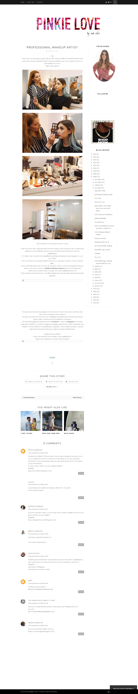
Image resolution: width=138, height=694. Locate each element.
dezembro (98, 179)
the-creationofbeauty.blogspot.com (41, 611)
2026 (94, 154)
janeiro (97, 286)
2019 (94, 174)
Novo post (32, 567)
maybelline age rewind (102, 250)
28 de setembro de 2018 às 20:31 (38, 453)
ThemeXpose (53, 691)
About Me (30, 2)
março (97, 280)
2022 (94, 165)
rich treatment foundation (103, 214)
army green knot (100, 238)
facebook (55, 322)
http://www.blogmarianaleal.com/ (40, 589)
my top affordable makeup (103, 246)
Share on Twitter (55, 381)
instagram (70, 322)
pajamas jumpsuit (100, 218)
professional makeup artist (103, 194)
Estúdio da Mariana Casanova (55, 268)
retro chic (98, 198)
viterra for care (100, 202)
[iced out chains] (102, 143)
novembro (98, 182)
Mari (30, 580)
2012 (94, 303)
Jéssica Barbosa (35, 450)
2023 (94, 162)
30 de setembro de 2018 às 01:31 (38, 625)
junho (97, 272)
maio (96, 275)
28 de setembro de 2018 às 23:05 (38, 556)
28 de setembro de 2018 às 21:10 (38, 484)
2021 (94, 168)
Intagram (41, 567)
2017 (94, 289)
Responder (81, 473)
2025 (94, 157)
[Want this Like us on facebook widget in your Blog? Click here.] (135, 692)
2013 (94, 300)
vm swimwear (99, 222)
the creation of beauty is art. (42, 600)
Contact (40, 2)
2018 (94, 177)
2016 (94, 291)
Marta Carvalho (35, 531)
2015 (94, 294)
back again (69, 433)
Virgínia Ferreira (35, 506)
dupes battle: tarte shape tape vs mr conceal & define (103, 208)
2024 (94, 160)
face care (98, 257)
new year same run (51, 433)
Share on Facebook (35, 381)
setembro (98, 188)
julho (96, 269)
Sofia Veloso (34, 553)
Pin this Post (73, 381)
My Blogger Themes (33, 691)
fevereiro (98, 283)
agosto (97, 266)
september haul (100, 191)
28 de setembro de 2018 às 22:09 (38, 534)
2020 (94, 171)
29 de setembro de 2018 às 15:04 (38, 583)
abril (96, 277)
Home (23, 2)
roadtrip (97, 253)
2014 (94, 297)
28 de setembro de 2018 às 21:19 (38, 509)
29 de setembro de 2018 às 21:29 (38, 603)
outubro (97, 185)
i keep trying (26, 433)
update (54, 387)
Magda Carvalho (35, 623)
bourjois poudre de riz (102, 242)
